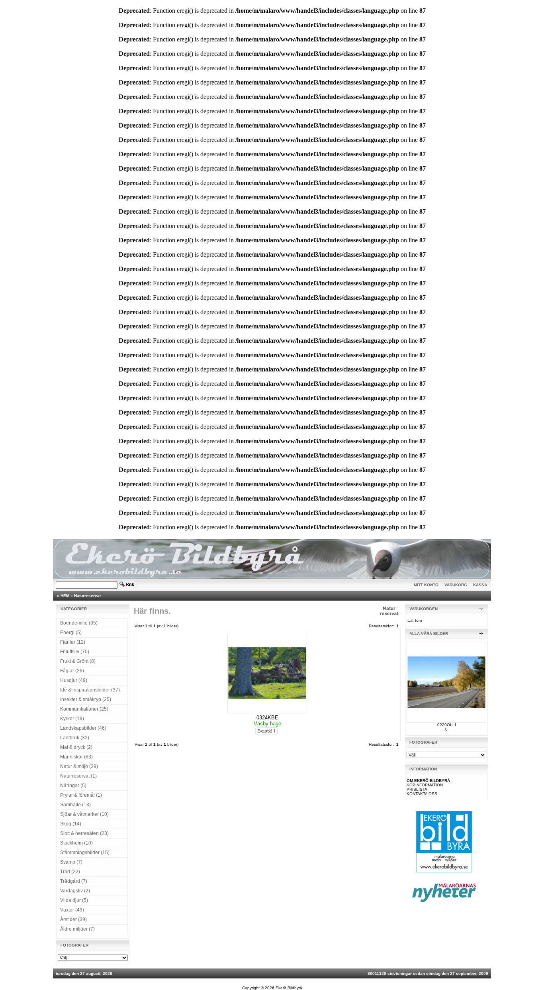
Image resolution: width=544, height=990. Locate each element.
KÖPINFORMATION (425, 785)
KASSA (480, 585)
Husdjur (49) (73, 680)
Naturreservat (87, 595)
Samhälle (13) (75, 804)
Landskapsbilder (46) (83, 728)
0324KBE (267, 718)
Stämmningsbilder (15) (85, 852)
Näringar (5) (73, 785)
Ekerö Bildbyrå (289, 988)
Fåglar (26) (72, 671)
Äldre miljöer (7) (77, 929)
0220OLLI (446, 725)
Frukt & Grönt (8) (78, 661)
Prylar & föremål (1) (81, 795)
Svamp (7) (71, 862)
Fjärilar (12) (72, 642)
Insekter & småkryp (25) (85, 699)
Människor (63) (76, 757)
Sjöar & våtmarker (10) (84, 814)
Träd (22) (70, 871)
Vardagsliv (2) (75, 891)
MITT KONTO (426, 585)
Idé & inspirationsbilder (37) (90, 690)
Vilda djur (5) (74, 900)
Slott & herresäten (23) (84, 833)
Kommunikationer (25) (84, 709)
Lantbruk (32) (74, 738)
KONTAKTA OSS (422, 794)
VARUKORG (455, 585)
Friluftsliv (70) (74, 651)
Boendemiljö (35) (79, 623)
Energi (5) (71, 632)
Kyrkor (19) (72, 718)
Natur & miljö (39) (79, 766)
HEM (65, 595)
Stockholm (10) (76, 843)
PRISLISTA (417, 789)
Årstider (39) (73, 919)
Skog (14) (70, 824)
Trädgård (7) (73, 881)
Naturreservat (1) (78, 776)
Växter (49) (72, 910)
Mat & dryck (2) (76, 747)
